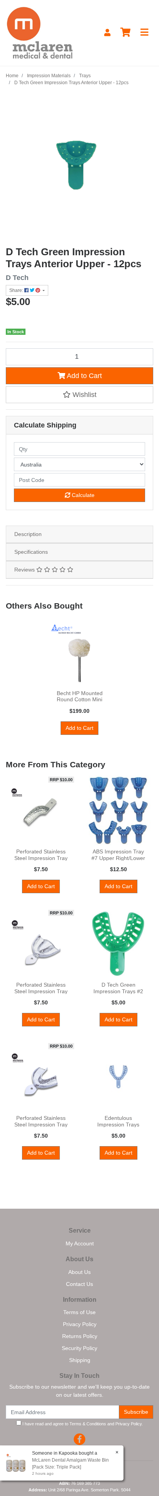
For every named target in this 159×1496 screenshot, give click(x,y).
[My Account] (107, 32)
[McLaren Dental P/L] (40, 32)
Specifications (31, 552)
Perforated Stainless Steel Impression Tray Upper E (41, 991)
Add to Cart (83, 376)
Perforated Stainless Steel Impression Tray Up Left (41, 858)
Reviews (25, 570)
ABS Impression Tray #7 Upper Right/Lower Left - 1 (118, 858)
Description (28, 534)
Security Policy (79, 1348)
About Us (79, 1272)
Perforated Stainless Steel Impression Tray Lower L (41, 1124)
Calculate (82, 495)
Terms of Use (79, 1312)
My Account (80, 1243)
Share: (16, 290)
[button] (79, 394)
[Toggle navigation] (144, 32)
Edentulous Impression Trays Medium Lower (118, 1124)
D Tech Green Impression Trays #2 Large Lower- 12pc (118, 991)
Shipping (79, 1360)
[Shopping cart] (125, 32)
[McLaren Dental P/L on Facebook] (79, 1439)
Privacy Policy (79, 1324)
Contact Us (79, 1284)
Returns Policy (79, 1336)
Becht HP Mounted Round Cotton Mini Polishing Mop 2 (80, 699)
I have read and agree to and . (82, 1423)
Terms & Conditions (87, 1423)
